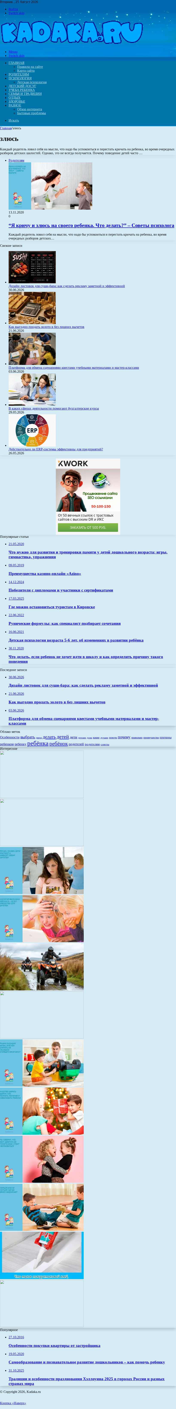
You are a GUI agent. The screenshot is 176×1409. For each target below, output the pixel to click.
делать (49, 737)
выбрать (27, 737)
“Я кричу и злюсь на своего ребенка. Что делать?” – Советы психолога (91, 225)
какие (96, 737)
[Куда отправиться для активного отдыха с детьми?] (42, 845)
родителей (76, 744)
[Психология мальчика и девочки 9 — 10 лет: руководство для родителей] (42, 941)
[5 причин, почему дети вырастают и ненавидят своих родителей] (42, 893)
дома (89, 738)
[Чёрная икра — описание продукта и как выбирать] (42, 1037)
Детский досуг (22, 86)
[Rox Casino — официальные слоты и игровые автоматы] (42, 797)
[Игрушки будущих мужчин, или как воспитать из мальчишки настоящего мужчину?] (42, 1085)
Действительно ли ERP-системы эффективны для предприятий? (56, 449)
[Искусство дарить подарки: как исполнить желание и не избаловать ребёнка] (42, 1133)
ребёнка (38, 743)
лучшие (104, 738)
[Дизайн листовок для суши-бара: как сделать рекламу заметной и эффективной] (32, 282)
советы (105, 744)
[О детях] (72, 44)
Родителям (19, 74)
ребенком (7, 744)
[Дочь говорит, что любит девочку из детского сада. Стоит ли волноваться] (42, 1181)
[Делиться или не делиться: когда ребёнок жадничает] (42, 1230)
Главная (6, 128)
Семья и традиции (25, 94)
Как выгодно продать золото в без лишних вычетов (46, 327)
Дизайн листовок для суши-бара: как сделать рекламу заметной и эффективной (67, 286)
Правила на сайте (30, 67)
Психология (20, 78)
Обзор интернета (29, 109)
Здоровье (17, 101)
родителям (92, 744)
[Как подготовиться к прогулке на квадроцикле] (42, 989)
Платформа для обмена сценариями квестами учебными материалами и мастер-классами (74, 367)
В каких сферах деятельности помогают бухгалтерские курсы (54, 408)
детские (82, 738)
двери (39, 738)
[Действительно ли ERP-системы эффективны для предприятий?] (32, 445)
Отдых (15, 97)
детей (63, 737)
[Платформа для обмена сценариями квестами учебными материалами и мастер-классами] (32, 364)
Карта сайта (26, 70)
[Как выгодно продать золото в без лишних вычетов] (32, 323)
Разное (15, 105)
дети (73, 737)
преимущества (151, 737)
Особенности (10, 737)
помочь (113, 737)
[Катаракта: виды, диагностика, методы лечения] (42, 1326)
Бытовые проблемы (31, 113)
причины (165, 737)
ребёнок (58, 743)
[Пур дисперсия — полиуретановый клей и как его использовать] (42, 1278)
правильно (137, 737)
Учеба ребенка (22, 90)
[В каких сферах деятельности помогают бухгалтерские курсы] (32, 404)
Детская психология (32, 82)
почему (124, 737)
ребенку (20, 744)
